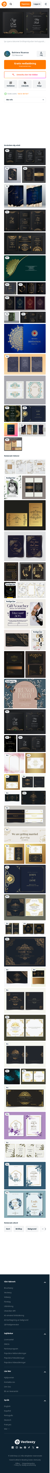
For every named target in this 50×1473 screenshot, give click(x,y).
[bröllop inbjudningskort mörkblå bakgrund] (24, 213)
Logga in (37, 4)
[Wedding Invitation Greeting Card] (12, 547)
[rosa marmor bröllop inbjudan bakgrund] (14, 912)
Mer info (9, 98)
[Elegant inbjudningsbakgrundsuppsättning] (17, 489)
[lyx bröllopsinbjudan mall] (24, 260)
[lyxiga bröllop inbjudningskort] (18, 318)
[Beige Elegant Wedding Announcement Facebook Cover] (24, 1020)
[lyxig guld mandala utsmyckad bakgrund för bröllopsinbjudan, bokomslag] (24, 285)
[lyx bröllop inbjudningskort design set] (16, 359)
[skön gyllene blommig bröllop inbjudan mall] (24, 630)
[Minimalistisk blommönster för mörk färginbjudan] (24, 406)
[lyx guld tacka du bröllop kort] (16, 983)
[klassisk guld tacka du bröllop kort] (16, 571)
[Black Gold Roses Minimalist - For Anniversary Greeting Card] (10, 874)
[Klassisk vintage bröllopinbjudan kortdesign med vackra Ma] (13, 503)
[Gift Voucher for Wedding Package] (24, 717)
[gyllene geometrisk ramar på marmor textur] (18, 694)
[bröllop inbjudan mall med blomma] (24, 1384)
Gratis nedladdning (25, 64)
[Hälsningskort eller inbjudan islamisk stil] (24, 432)
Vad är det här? (23, 94)
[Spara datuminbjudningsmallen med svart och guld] (10, 305)
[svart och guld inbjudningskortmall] (16, 191)
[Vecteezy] (4, 4)
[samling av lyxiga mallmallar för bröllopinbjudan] (24, 237)
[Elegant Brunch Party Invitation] (24, 825)
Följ (41, 55)
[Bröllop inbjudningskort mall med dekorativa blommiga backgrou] (12, 173)
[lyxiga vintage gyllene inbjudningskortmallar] (24, 333)
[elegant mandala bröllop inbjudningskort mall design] (12, 456)
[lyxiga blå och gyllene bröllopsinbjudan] (16, 473)
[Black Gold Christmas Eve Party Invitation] (37, 674)
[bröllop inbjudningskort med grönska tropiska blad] (11, 347)
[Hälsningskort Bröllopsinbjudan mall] (36, 471)
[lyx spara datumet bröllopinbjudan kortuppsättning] (24, 853)
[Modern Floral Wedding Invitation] (11, 765)
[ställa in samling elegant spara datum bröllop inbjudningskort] (24, 155)
